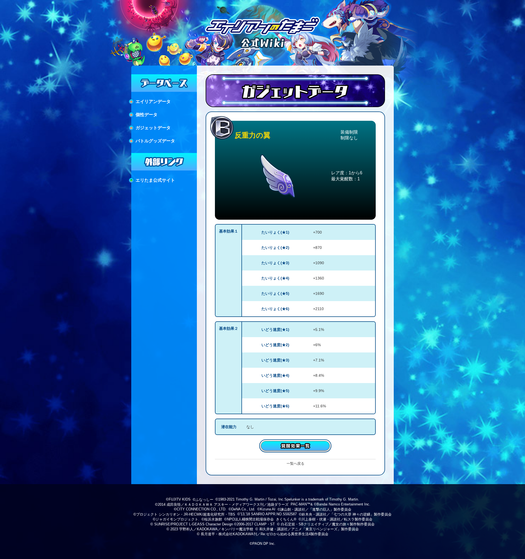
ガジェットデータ (153, 127)
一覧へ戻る (295, 463)
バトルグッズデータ (155, 141)
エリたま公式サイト (155, 180)
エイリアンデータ (153, 101)
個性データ (147, 114)
